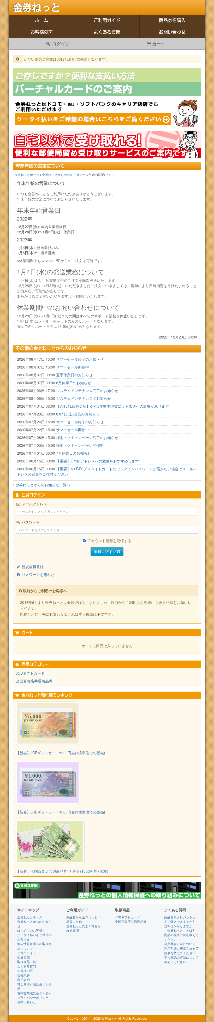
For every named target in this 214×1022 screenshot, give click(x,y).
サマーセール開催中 (72, 367)
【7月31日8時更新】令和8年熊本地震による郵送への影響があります (112, 406)
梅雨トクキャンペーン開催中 (80, 445)
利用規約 (23, 979)
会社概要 (23, 975)
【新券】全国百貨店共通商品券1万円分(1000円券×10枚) (62, 871)
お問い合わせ (172, 32)
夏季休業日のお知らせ (74, 374)
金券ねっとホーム (27, 174)
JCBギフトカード (30, 673)
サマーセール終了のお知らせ (80, 359)
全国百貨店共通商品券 (34, 681)
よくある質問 (107, 32)
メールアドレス (34, 503)
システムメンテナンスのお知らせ (83, 398)
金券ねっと (36, 7)
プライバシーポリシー (33, 997)
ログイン (60, 43)
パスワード (30, 522)
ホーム (41, 20)
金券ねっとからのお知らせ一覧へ (42, 484)
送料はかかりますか (178, 926)
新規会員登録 (32, 566)
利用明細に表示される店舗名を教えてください (181, 950)
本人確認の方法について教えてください (181, 959)
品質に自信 (74, 921)
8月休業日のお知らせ (73, 382)
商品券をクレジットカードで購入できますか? (181, 919)
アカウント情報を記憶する (109, 540)
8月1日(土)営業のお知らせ (77, 414)
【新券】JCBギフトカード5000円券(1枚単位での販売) (60, 752)
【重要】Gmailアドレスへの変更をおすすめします (97, 461)
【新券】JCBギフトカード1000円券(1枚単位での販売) (60, 812)
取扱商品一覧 (26, 961)
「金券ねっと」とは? (179, 930)
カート (158, 43)
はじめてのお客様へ (31, 930)
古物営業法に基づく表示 (34, 993)
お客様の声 (42, 32)
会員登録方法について (179, 943)
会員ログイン (105, 551)
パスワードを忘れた (38, 574)
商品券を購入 (172, 20)
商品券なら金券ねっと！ (83, 917)
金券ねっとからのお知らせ (61, 174)
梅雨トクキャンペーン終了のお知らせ (87, 437)
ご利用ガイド (107, 20)
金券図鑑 (23, 957)
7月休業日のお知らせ (73, 453)
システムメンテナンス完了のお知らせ (87, 390)
